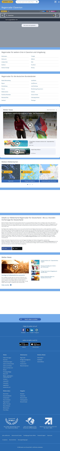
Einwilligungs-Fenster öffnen (30, 435)
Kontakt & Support (41, 435)
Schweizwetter (6, 397)
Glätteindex (22, 395)
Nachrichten (5, 393)
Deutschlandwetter (7, 395)
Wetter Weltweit (6, 406)
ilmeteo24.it (5, 383)
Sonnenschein (23, 363)
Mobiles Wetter (41, 355)
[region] (30, 28)
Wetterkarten (23, 355)
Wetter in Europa (6, 404)
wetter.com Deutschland (8, 363)
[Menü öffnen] (58, 1)
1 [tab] (27, 184)
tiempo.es (5, 379)
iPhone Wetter (40, 357)
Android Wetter (40, 361)
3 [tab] (32, 184)
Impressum (49, 435)
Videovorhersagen (7, 357)
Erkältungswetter (24, 399)
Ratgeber (22, 391)
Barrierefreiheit (12, 439)
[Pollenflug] (55, 2)
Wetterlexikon (6, 408)
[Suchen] (36, 1)
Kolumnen (5, 359)
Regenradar (22, 357)
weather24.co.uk (6, 387)
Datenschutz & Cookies (17, 435)
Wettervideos (6, 391)
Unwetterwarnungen (7, 361)
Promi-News (5, 410)
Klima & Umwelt (23, 402)
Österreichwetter (7, 399)
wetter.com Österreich (8, 367)
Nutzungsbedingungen (23, 439)
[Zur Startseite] (8, 1)
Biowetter (22, 393)
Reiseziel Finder (23, 397)
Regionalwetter (6, 402)
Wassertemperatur (24, 365)
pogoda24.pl (6, 385)
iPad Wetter (39, 359)
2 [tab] (30, 184)
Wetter (5, 355)
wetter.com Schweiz (7, 365)
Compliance (5, 439)
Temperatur (22, 361)
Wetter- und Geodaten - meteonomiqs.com (8, 376)
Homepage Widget (7, 371)
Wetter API (5, 374)
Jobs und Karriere (6, 435)
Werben (5, 369)
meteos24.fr (5, 381)
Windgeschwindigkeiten (25, 359)
